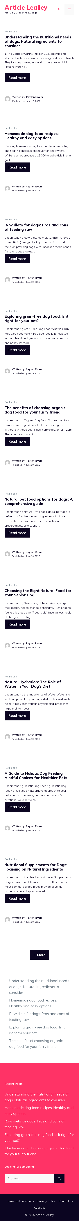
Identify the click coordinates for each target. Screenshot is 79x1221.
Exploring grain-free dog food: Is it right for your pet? (36, 318)
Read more (17, 77)
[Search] (59, 1178)
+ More (39, 955)
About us (39, 1207)
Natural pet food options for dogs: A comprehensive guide (39, 501)
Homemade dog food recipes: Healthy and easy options (32, 135)
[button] (59, 9)
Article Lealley (26, 7)
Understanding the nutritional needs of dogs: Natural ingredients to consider (38, 41)
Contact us (66, 1201)
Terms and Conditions (20, 1201)
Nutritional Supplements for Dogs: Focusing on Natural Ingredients (36, 867)
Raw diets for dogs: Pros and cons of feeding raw (36, 227)
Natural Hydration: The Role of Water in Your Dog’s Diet (33, 684)
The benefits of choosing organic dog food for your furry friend (35, 409)
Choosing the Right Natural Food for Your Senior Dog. (38, 592)
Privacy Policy (46, 1201)
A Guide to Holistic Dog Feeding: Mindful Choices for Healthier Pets (36, 775)
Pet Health (11, 31)
